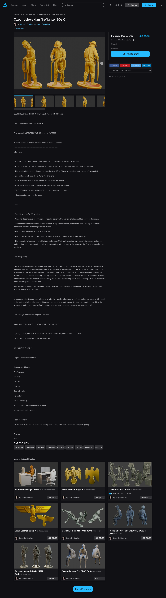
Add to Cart (133, 54)
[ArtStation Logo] (5, 5)
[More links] (161, 4)
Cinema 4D (88, 447)
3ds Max (69, 447)
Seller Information (42, 24)
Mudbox (98, 447)
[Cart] (110, 4)
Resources (20, 28)
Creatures (51, 447)
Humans (60, 447)
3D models (29, 447)
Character (40, 447)
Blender (78, 447)
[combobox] (83, 5)
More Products (83, 589)
